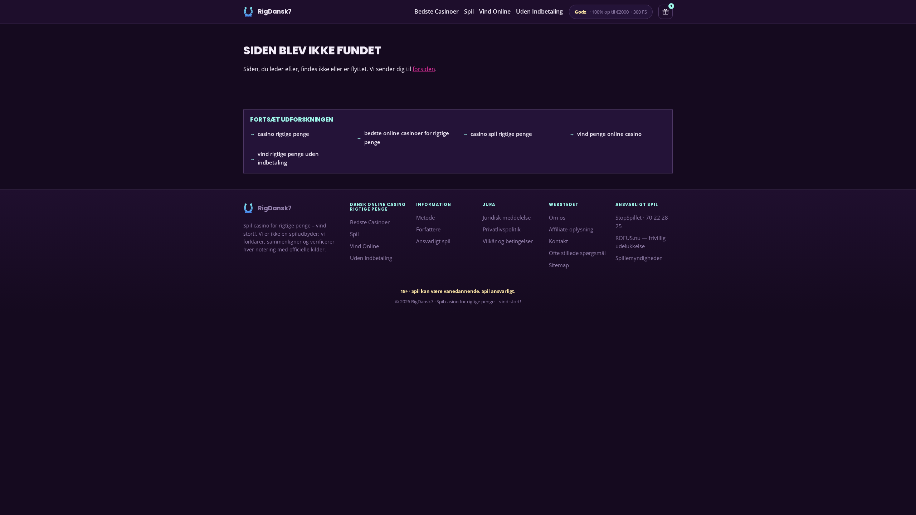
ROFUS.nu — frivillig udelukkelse (640, 242)
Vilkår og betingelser (508, 241)
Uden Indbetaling (539, 11)
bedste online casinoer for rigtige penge (406, 138)
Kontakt (558, 241)
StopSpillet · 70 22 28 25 (641, 222)
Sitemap (559, 265)
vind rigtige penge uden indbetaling (288, 158)
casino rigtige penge (283, 133)
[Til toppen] (898, 497)
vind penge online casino (609, 133)
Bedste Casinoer (436, 11)
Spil (469, 11)
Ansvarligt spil (433, 241)
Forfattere (428, 229)
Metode (425, 217)
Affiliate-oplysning (571, 229)
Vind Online (495, 11)
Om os (557, 217)
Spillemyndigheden (639, 258)
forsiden (424, 69)
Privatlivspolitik (502, 229)
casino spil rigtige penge (501, 133)
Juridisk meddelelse (507, 217)
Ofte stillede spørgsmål (577, 253)
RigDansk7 (422, 301)
